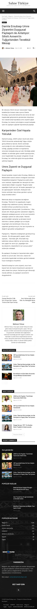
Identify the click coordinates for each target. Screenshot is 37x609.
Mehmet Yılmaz (10, 48)
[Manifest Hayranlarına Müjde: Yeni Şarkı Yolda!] (7, 508)
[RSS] (18, 590)
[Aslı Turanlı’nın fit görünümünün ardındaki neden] (7, 499)
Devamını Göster (17, 434)
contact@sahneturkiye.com (18, 577)
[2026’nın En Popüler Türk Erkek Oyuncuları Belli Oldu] (7, 398)
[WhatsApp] (23, 53)
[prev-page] (3, 383)
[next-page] (6, 383)
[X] (14, 53)
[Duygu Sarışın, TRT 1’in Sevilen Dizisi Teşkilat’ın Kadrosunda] (7, 427)
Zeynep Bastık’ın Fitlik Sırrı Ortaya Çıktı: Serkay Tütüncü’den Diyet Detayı (9, 300)
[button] (34, 10)
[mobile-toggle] (3, 10)
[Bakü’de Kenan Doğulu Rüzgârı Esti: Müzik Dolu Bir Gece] (7, 490)
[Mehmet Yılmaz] (3, 48)
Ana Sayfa (4, 16)
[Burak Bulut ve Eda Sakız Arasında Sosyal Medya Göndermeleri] (7, 376)
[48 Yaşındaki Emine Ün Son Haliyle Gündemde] (7, 357)
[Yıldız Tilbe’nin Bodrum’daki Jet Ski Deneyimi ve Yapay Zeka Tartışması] (7, 367)
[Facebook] (10, 53)
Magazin (10, 16)
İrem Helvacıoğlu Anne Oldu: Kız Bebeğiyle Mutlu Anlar (27, 300)
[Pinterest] (18, 53)
